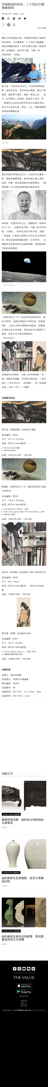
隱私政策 (24, 1005)
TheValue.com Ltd (24, 1010)
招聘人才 (24, 1003)
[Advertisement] (24, 731)
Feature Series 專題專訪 (11, 872)
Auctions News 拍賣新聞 (11, 814)
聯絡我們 (24, 1001)
